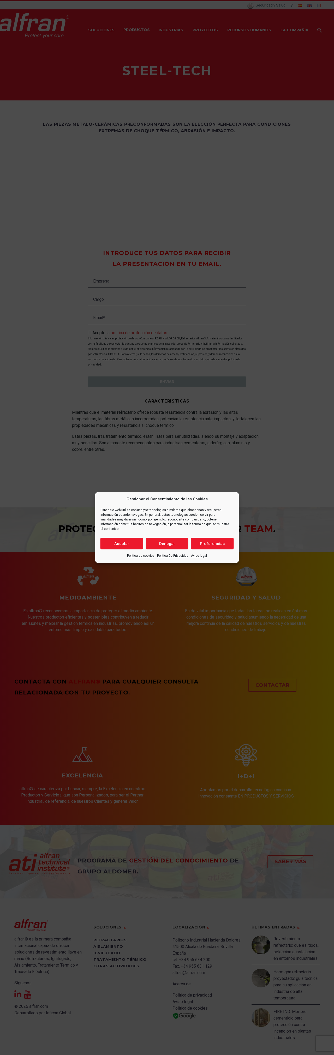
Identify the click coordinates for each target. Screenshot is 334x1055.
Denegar (167, 543)
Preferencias (212, 543)
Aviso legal (199, 556)
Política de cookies (140, 556)
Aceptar (121, 543)
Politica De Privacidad (172, 556)
